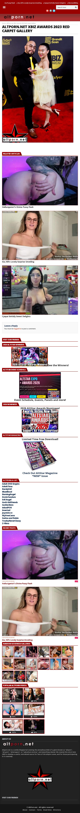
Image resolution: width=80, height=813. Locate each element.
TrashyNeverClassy (11, 520)
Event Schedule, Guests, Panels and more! (40, 400)
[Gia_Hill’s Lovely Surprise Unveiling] (40, 235)
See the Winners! (58, 365)
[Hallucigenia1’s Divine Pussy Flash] (40, 180)
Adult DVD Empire (10, 483)
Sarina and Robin (10, 518)
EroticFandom (9, 497)
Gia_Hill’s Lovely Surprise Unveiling (18, 261)
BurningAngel (8, 494)
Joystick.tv (7, 512)
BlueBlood (7, 491)
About (24, 810)
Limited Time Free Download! (40, 439)
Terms (39, 810)
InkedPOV (7, 507)
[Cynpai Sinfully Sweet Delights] (40, 290)
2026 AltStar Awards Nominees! (40, 408)
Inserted (6, 510)
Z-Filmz (5, 523)
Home (4, 23)
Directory (57, 810)
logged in (17, 329)
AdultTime (7, 486)
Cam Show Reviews (8, 581)
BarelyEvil (7, 489)
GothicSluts (7, 504)
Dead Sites (47, 810)
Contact (32, 810)
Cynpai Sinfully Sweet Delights (29, 3)
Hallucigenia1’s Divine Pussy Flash (17, 207)
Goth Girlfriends (10, 502)
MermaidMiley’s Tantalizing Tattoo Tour (57, 3)
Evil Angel (6, 499)
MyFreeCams (8, 515)
